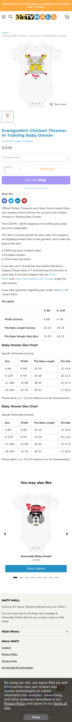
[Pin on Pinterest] (24, 200)
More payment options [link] (36, 188)
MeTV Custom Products (19, 141)
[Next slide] (66, 533)
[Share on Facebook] (4, 200)
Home (5, 32)
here (62, 290)
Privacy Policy (15, 703)
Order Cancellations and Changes (34, 278)
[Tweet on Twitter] (11, 200)
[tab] (15, 577)
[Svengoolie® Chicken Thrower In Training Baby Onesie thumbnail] (7, 116)
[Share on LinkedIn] (17, 200)
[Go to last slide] (5, 533)
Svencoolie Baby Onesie (36, 556)
